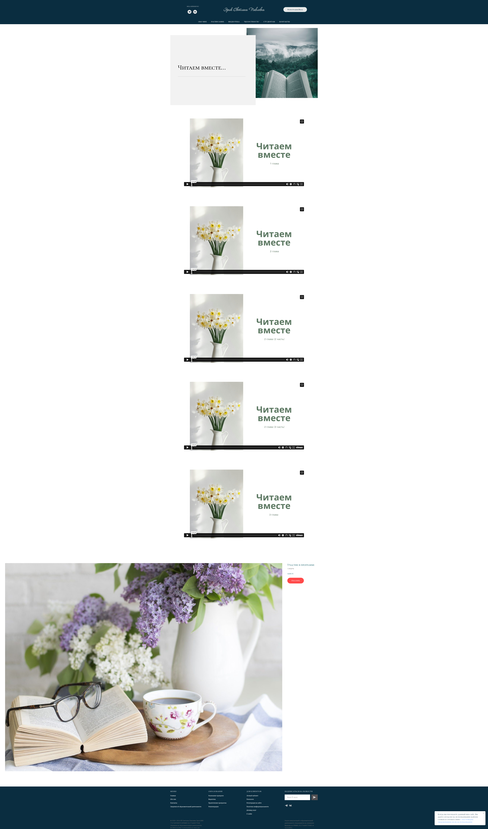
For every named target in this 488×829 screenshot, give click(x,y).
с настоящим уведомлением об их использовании (455, 820)
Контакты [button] (284, 22)
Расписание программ (216, 796)
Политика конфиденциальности (258, 806)
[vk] (195, 13)
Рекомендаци (213, 806)
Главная (173, 796)
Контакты (173, 803)
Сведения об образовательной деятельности (185, 806)
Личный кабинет (252, 796)
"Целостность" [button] (251, 22)
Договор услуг (251, 810)
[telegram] (189, 13)
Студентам (269, 22)
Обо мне (202, 22)
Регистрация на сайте (254, 803)
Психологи (250, 799)
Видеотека (234, 22)
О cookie (249, 814)
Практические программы (217, 803)
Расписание (217, 22)
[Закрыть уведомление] (483, 813)
